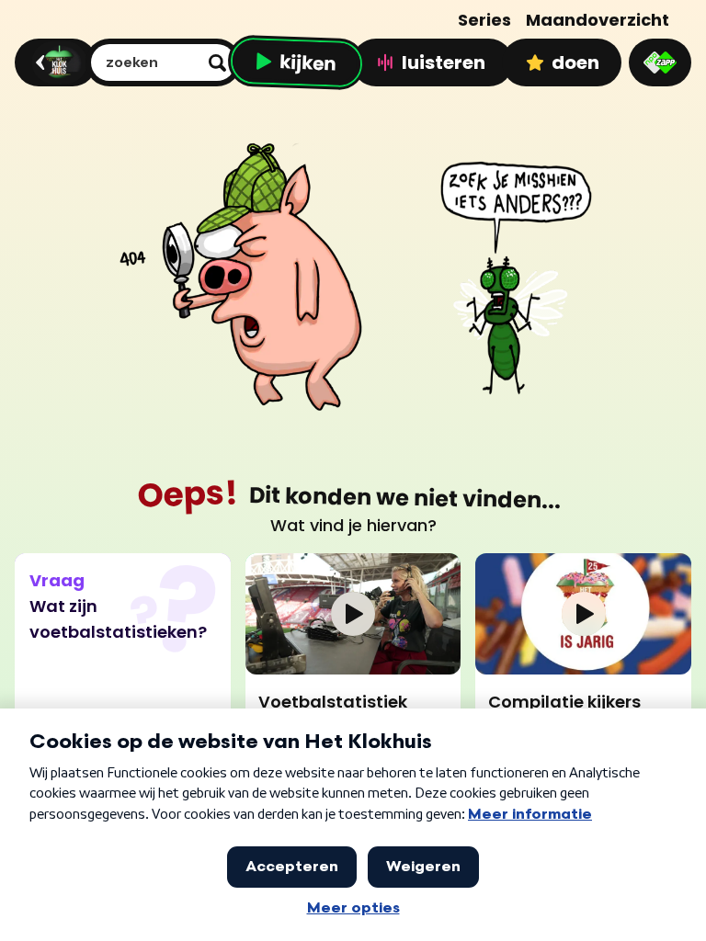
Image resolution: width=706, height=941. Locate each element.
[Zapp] (660, 62)
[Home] (53, 62)
